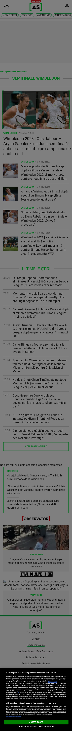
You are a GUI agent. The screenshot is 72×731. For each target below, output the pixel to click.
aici (18, 692)
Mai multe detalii (52, 682)
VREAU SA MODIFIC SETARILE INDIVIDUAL (35, 726)
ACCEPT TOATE (36, 722)
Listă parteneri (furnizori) (13, 716)
